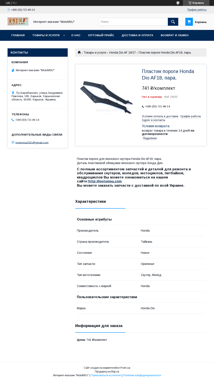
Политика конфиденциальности (142, 375)
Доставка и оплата (137, 35)
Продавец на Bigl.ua (107, 371)
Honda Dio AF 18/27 (122, 52)
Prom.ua (125, 367)
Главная (18, 35)
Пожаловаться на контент (106, 375)
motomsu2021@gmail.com (31, 142)
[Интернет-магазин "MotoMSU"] (18, 24)
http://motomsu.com (105, 181)
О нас (75, 35)
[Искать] (173, 22)
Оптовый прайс (101, 35)
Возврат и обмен (175, 35)
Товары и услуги (46, 35)
